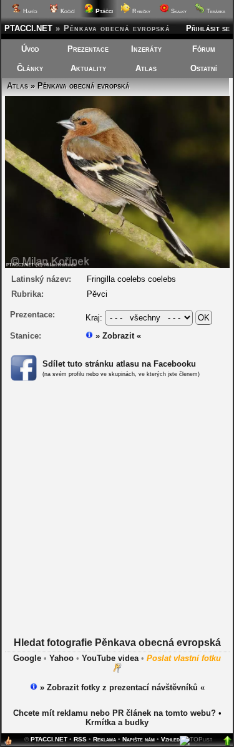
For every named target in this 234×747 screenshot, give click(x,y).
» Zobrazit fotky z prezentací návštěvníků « (121, 687)
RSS (80, 739)
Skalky (178, 11)
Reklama (104, 739)
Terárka (215, 11)
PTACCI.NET (28, 28)
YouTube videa (110, 658)
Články (30, 68)
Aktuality (88, 68)
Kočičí (67, 11)
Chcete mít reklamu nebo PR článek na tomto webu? (114, 713)
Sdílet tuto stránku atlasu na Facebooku (119, 364)
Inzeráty (146, 49)
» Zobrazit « (117, 335)
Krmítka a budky (117, 722)
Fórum (203, 49)
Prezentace (88, 49)
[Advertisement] (117, 520)
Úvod (30, 49)
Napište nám (138, 739)
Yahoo (61, 658)
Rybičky (140, 11)
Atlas (146, 68)
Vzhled (170, 739)
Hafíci (29, 11)
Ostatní (203, 68)
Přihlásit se (208, 28)
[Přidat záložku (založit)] (8, 743)
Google (27, 658)
